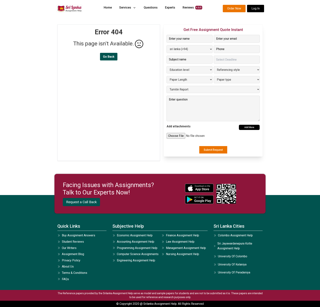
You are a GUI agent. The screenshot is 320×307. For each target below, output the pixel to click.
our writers (69, 248)
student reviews (73, 241)
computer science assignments (138, 254)
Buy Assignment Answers (78, 235)
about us (68, 266)
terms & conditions (74, 273)
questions (151, 7)
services (125, 7)
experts (170, 7)
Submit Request (213, 149)
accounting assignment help (135, 241)
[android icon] (199, 199)
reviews (192, 7)
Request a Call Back (81, 202)
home (108, 7)
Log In (255, 8)
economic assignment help (135, 235)
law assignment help (180, 241)
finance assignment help (182, 235)
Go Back (108, 56)
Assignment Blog (73, 254)
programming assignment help (137, 248)
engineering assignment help (136, 260)
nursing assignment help (182, 254)
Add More (249, 127)
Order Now (234, 8)
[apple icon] (199, 188)
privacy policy (71, 260)
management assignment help (186, 248)
